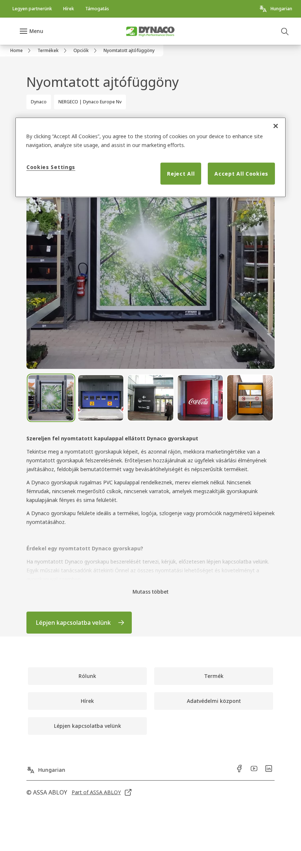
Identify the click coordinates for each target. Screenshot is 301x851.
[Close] (276, 126)
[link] (32, 8)
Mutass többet (150, 591)
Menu (36, 30)
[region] (150, 157)
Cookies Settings (50, 167)
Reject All (181, 173)
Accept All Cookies (241, 173)
